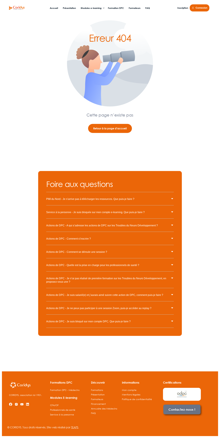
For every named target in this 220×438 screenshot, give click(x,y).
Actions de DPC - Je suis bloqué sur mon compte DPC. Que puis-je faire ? (88, 321)
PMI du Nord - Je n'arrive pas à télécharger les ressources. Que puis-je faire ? (90, 199)
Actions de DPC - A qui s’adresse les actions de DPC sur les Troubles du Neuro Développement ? (102, 225)
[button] (110, 201)
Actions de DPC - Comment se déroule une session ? (76, 252)
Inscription (182, 7)
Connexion (201, 7)
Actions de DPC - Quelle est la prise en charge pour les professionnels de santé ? (92, 265)
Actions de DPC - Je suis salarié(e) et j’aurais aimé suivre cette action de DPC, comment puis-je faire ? (104, 295)
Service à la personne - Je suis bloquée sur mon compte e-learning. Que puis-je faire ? (95, 212)
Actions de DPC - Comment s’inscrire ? (68, 238)
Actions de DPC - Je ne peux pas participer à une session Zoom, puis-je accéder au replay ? (98, 308)
